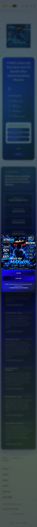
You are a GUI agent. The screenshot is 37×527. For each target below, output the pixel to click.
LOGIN (18, 273)
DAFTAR (18, 278)
